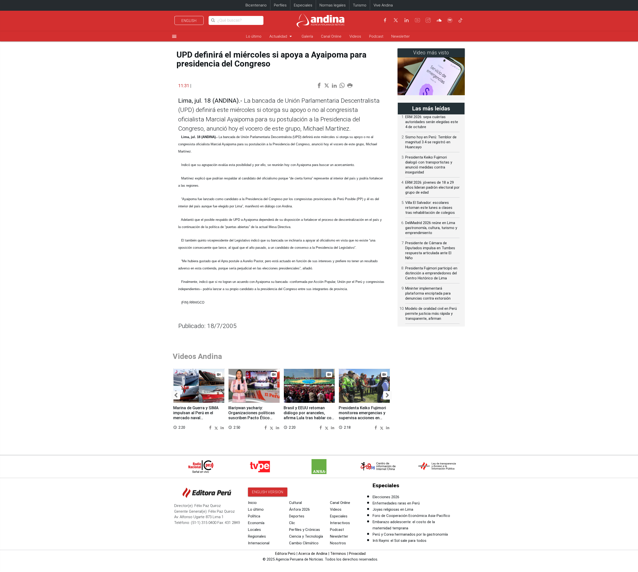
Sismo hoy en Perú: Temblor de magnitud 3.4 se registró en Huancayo (431, 142)
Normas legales (332, 5)
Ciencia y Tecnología (306, 536)
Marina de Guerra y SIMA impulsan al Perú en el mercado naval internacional (196, 415)
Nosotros (338, 543)
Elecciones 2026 (386, 497)
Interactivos (340, 523)
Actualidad (281, 36)
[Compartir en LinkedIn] (222, 427)
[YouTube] (417, 20)
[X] (396, 20)
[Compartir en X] (217, 427)
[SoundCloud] (439, 20)
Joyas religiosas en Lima (393, 509)
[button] (175, 395)
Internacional (258, 543)
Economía (256, 523)
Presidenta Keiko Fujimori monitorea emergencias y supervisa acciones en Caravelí (362, 415)
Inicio (252, 502)
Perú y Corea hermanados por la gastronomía (410, 534)
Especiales (303, 5)
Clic (292, 523)
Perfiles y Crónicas (304, 529)
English (189, 21)
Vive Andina (383, 5)
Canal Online (331, 36)
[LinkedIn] (406, 20)
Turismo (359, 5)
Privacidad (357, 553)
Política (254, 516)
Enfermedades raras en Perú (396, 503)
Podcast (376, 36)
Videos (355, 36)
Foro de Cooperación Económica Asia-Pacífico (411, 515)
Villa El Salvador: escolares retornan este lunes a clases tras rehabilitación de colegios (430, 207)
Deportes (296, 516)
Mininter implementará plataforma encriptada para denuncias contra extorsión (428, 293)
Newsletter (400, 36)
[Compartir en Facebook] (211, 427)
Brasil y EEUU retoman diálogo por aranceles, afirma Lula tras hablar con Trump (309, 415)
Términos (338, 553)
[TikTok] (461, 20)
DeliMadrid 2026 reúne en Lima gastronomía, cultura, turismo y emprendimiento (431, 228)
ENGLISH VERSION (267, 492)
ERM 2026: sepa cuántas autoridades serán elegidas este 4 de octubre (431, 122)
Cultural (295, 502)
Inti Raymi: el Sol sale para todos (399, 540)
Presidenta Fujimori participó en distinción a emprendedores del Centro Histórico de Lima (431, 273)
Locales (254, 529)
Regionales (257, 536)
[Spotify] (450, 20)
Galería (307, 36)
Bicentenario (256, 5)
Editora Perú (285, 553)
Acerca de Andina (312, 553)
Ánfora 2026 (299, 509)
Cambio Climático (304, 543)
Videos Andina (197, 356)
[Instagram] (428, 20)
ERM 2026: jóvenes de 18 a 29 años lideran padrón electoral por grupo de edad (432, 187)
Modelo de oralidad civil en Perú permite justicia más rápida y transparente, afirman (431, 313)
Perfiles (280, 5)
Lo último (253, 36)
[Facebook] (385, 20)
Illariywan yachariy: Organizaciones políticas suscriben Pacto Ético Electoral (251, 415)
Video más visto (431, 53)
